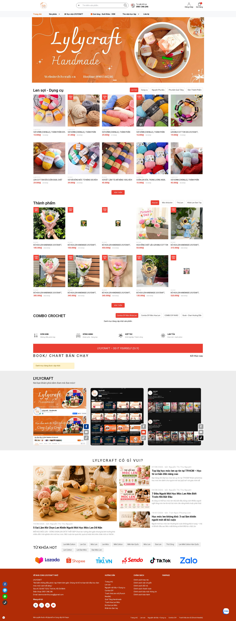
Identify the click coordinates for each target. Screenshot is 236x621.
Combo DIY (109, 591)
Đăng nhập (189, 7)
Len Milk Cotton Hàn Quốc (189, 544)
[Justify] (125, 5)
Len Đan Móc (82, 550)
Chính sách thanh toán (142, 589)
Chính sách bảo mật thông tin (145, 592)
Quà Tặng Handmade (113, 599)
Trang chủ (37, 14)
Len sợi (108, 585)
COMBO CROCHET (49, 315)
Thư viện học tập (129, 14)
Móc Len (94, 544)
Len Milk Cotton (69, 544)
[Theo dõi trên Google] (47, 605)
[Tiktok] (86, 437)
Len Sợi (83, 544)
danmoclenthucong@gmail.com (51, 595)
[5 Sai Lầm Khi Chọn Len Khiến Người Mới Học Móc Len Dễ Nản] (75, 493)
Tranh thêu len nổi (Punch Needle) (191, 618)
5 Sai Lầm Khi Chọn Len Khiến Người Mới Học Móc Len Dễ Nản (67, 527)
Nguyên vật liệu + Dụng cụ (115, 588)
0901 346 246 (142, 7)
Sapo (67, 617)
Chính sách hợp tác (141, 580)
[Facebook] (86, 426)
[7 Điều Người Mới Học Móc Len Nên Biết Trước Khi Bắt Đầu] (134, 499)
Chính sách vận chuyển (143, 583)
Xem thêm (118, 192)
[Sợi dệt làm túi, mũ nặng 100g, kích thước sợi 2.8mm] (118, 158)
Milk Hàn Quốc (133, 544)
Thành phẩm (44, 203)
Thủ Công (170, 544)
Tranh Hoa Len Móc (112, 602)
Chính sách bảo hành (142, 595)
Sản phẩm (53, 14)
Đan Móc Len (97, 550)
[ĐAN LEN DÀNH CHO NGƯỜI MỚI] (118, 50)
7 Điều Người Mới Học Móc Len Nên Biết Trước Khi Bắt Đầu (174, 495)
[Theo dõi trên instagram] (41, 605)
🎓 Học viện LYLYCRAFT (73, 14)
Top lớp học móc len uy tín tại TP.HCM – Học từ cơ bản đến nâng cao (176, 472)
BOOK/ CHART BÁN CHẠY (61, 355)
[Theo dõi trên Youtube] (53, 605)
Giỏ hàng (199, 7)
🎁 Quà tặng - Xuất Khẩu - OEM (102, 14)
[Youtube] (86, 432)
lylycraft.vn (51, 617)
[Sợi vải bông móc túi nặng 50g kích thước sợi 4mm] (84, 158)
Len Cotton (67, 550)
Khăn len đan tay (111, 608)
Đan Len (158, 544)
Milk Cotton (118, 544)
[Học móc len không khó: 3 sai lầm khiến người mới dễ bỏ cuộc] (134, 519)
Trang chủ (109, 582)
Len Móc (105, 544)
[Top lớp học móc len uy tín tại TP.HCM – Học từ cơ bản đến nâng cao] (134, 476)
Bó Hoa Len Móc (111, 605)
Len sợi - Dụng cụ (48, 90)
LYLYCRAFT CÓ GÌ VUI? (118, 460)
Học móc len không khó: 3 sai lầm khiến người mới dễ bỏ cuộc (174, 518)
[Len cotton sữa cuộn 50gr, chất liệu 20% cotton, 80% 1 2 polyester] (49, 158)
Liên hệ (146, 14)
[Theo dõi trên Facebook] (35, 605)
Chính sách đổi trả (141, 586)
